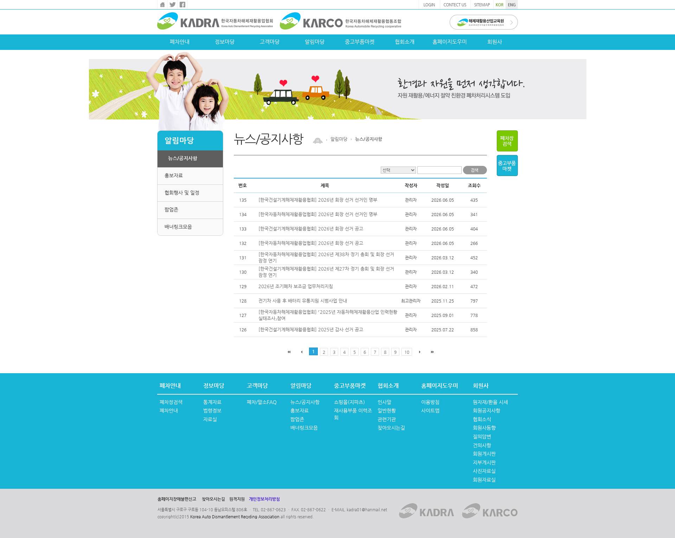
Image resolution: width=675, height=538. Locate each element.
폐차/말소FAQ (262, 402)
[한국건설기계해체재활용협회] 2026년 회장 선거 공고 (310, 228)
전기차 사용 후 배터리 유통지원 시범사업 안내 (302, 300)
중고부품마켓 (359, 42)
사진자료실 (484, 471)
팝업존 (171, 209)
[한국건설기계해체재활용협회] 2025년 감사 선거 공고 (310, 329)
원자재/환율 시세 (490, 402)
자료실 (210, 419)
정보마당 (224, 42)
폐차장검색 (171, 402)
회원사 (494, 42)
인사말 (384, 402)
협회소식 (482, 419)
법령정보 (212, 410)
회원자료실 (484, 479)
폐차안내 (179, 42)
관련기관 (387, 419)
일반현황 (387, 410)
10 (406, 352)
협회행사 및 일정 (182, 192)
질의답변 (482, 436)
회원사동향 (484, 427)
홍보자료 (174, 175)
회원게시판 (484, 453)
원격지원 (237, 499)
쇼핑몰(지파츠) (349, 402)
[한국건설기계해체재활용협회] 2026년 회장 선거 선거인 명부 (317, 199)
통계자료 (212, 402)
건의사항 (482, 445)
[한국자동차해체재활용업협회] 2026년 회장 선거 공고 (310, 243)
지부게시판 (484, 462)
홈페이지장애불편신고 (177, 499)
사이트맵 (430, 410)
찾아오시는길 (391, 427)
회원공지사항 (486, 410)
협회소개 (404, 42)
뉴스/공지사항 (182, 158)
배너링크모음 (178, 226)
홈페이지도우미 (449, 42)
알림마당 (314, 42)
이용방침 (430, 402)
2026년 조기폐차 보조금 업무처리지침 (295, 286)
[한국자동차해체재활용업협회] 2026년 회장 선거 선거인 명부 (317, 214)
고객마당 (269, 42)
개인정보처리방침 (264, 499)
